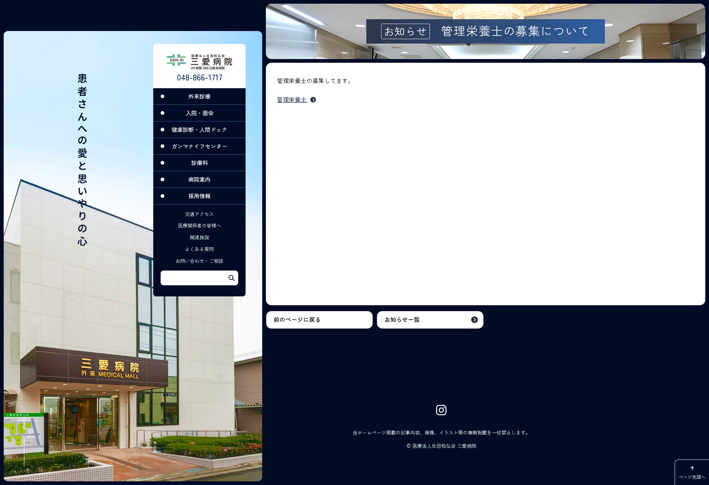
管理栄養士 (292, 99)
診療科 (199, 162)
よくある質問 (199, 248)
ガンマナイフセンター (199, 146)
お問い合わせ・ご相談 (199, 260)
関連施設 (199, 237)
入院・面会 (199, 113)
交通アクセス (199, 213)
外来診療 (199, 96)
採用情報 (199, 196)
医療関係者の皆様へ (199, 225)
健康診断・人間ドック (199, 129)
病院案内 (199, 179)
